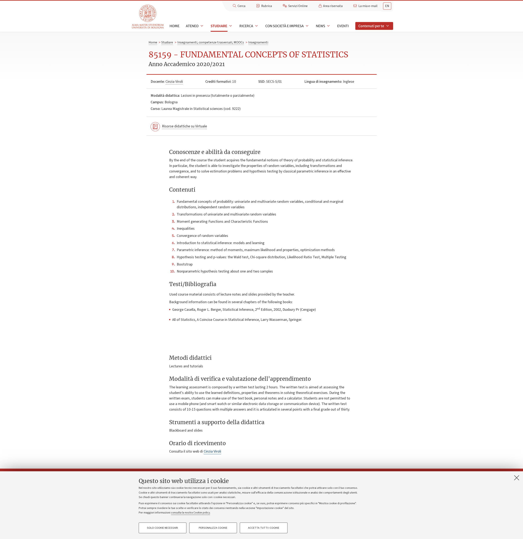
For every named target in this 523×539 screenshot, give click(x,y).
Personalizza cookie (213, 528)
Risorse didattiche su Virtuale (184, 126)
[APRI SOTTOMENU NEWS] (328, 25)
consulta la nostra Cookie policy (190, 513)
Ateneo (192, 26)
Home (174, 26)
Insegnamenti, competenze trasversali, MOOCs (210, 42)
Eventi (343, 26)
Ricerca (246, 26)
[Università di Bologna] (148, 17)
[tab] (387, 6)
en (387, 6)
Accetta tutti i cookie (263, 528)
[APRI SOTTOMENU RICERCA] (256, 25)
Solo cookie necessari (162, 528)
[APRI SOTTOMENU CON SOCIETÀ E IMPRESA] (306, 25)
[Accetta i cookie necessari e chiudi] (516, 477)
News (320, 26)
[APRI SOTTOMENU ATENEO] (201, 25)
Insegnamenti (258, 42)
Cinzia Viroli (174, 81)
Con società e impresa (284, 26)
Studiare (219, 26)
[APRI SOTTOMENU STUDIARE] (230, 25)
